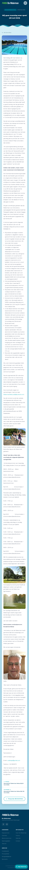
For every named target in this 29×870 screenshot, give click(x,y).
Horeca (18, 835)
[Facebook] (3, 824)
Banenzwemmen (6, 838)
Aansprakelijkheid (6, 856)
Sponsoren (5, 859)
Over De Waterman (21, 833)
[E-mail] (6, 824)
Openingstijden (6, 841)
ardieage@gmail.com (14, 760)
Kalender (18, 838)
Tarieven (4, 843)
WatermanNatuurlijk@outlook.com (13, 394)
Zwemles (4, 835)
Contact (18, 841)
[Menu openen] (25, 3)
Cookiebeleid (5, 851)
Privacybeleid (5, 854)
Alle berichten (7, 32)
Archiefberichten (10, 9)
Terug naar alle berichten (15, 798)
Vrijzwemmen (5, 833)
